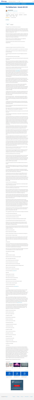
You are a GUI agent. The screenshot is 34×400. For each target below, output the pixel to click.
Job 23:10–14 (25, 14)
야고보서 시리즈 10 (9, 376)
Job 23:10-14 (14, 270)
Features (14, 396)
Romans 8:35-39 (19, 302)
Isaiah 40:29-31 (16, 286)
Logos (7, 396)
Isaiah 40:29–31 (20, 14)
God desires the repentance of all (26, 376)
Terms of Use (26, 396)
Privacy (22, 396)
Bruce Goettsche (10, 10)
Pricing (18, 396)
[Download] (12, 367)
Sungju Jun (7, 377)
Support (31, 396)
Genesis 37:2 (16, 14)
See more (27, 370)
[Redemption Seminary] (17, 385)
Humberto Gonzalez (23, 377)
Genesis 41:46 (12, 14)
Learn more (24, 3)
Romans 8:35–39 (8, 14)
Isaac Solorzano (16, 377)
